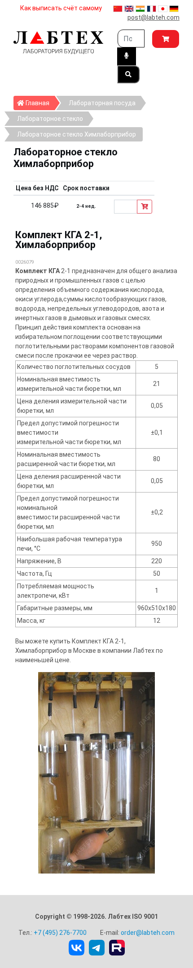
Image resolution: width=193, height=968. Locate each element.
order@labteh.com (148, 932)
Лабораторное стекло (50, 118)
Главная (39, 103)
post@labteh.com (153, 17)
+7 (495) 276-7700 (60, 932)
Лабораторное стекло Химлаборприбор (76, 134)
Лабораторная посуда (102, 103)
